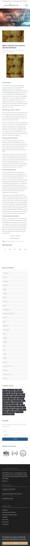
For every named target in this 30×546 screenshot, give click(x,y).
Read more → (5, 481)
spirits (4, 350)
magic (4, 305)
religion (5, 342)
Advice (4, 389)
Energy (14, 394)
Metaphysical (21, 398)
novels (15, 403)
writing (12, 414)
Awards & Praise (10, 389)
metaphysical (6, 309)
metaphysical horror (8, 313)
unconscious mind (7, 366)
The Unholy (9, 101)
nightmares (6, 325)
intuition (5, 301)
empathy (5, 281)
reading (19, 50)
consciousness (6, 392)
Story (24, 407)
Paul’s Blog (4, 517)
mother (4, 403)
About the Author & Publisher (9, 512)
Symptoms (5, 409)
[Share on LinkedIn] (20, 249)
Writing (3, 51)
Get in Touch (5, 519)
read (19, 405)
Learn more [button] (23, 539)
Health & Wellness (6, 396)
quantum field (13, 405)
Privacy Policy (5, 524)
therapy (10, 409)
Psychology (15, 50)
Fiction (18, 394)
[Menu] (26, 5)
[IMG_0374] (13, 36)
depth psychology (9, 241)
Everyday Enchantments (8, 92)
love (16, 398)
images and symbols (20, 396)
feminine (5, 285)
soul (4, 346)
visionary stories (6, 414)
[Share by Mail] (25, 249)
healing (5, 293)
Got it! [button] (15, 543)
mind (24, 401)
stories (5, 354)
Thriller (15, 409)
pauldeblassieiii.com (15, 238)
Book (16, 389)
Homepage (4, 510)
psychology (20, 403)
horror (4, 297)
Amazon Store (5, 521)
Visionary (23, 50)
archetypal (6, 273)
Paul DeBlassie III (10, 51)
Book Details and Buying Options (9, 514)
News (12, 50)
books (20, 389)
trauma (5, 362)
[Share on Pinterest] (15, 249)
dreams (5, 277)
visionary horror (7, 374)
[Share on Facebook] (4, 249)
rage (4, 334)
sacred (9, 407)
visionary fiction (21, 241)
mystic (4, 317)
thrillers (5, 358)
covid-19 (12, 392)
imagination (5, 398)
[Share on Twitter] (9, 249)
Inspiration (11, 398)
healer (4, 289)
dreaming (5, 394)
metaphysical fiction (7, 401)
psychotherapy (6, 405)
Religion (4, 407)
